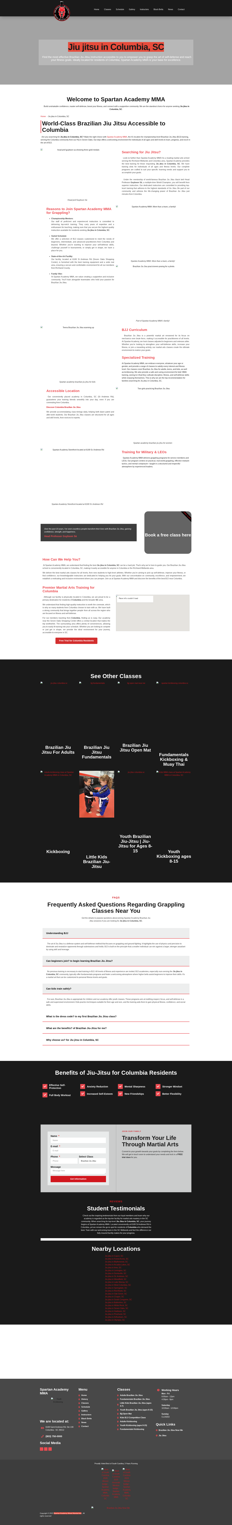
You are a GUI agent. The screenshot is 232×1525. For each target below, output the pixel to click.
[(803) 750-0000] (42, 1436)
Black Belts (158, 9)
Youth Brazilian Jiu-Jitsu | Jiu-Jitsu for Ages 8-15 (135, 843)
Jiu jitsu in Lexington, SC (115, 1270)
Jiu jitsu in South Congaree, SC (118, 1300)
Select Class (86, 1156)
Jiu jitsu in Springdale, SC (116, 1288)
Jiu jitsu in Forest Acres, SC (117, 1259)
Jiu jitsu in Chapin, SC (114, 1297)
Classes (107, 9)
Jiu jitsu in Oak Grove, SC (116, 1294)
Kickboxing (58, 851)
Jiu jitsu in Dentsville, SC (115, 1273)
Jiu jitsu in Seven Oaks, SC (116, 1308)
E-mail (55, 1146)
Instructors (144, 9)
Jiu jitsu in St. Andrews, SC (116, 1276)
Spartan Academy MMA (117, 137)
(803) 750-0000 (54, 1436)
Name (54, 1136)
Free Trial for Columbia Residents (76, 640)
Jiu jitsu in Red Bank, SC (115, 1291)
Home (96, 9)
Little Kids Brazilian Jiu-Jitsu (96, 861)
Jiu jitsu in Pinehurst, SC (115, 1314)
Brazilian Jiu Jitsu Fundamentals (96, 752)
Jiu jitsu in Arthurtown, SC (116, 1317)
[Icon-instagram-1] (50, 1449)
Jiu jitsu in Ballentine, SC (116, 1302)
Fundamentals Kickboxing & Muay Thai (174, 759)
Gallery (132, 9)
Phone (55, 1156)
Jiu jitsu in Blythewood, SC (116, 1262)
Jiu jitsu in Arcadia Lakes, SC (117, 1265)
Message (56, 1167)
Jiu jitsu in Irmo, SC (113, 1268)
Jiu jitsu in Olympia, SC (115, 1320)
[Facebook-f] (41, 1449)
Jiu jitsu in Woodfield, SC (116, 1279)
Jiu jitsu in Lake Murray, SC (116, 1282)
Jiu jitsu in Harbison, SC (115, 1311)
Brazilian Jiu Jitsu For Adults (58, 750)
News (170, 9)
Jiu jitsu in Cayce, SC (114, 1256)
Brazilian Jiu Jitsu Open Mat (135, 748)
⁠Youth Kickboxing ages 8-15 (174, 856)
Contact (181, 9)
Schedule (120, 9)
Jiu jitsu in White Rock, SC (116, 1305)
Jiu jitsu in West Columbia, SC (118, 1285)
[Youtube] (45, 1449)
